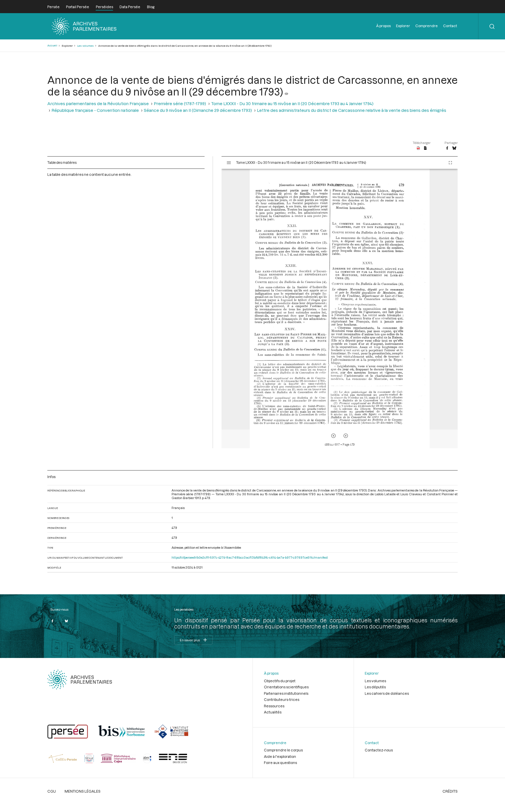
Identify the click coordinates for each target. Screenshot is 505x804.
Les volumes (85, 45)
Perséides (104, 7)
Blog (150, 7)
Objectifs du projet (279, 681)
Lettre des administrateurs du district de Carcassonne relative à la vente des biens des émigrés (351, 110)
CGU (51, 791)
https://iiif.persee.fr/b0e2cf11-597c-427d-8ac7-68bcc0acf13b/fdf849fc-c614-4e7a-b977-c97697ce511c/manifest (250, 557)
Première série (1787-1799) (180, 103)
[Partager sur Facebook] (447, 148)
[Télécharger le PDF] (418, 148)
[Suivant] (346, 436)
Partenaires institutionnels (286, 693)
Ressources (274, 706)
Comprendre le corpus (283, 750)
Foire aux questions (280, 762)
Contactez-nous (379, 750)
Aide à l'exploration (280, 756)
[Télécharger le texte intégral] (425, 148)
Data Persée (130, 7)
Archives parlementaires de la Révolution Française (98, 103)
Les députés (375, 687)
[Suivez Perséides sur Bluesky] (66, 621)
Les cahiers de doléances (387, 693)
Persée (53, 7)
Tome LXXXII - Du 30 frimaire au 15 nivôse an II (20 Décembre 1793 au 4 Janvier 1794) (292, 103)
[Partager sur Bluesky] (454, 148)
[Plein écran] (450, 163)
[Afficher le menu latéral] (229, 163)
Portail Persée (77, 7)
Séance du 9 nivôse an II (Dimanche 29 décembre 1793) (198, 110)
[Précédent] (333, 436)
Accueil (52, 45)
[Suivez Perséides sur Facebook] (52, 621)
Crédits (450, 791)
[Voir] (286, 91)
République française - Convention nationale (95, 110)
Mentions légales (83, 791)
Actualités (272, 712)
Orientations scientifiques (286, 687)
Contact (450, 26)
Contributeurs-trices (281, 699)
